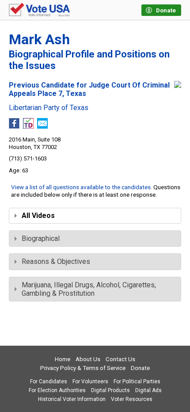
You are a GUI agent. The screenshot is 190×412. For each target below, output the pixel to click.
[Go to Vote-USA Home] (39, 10)
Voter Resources (131, 399)
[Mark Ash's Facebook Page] (14, 126)
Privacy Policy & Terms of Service (82, 368)
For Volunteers (90, 381)
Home (62, 359)
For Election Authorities (57, 390)
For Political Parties (137, 381)
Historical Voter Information (72, 399)
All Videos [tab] (38, 215)
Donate (140, 368)
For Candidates (48, 381)
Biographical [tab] (41, 238)
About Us (88, 359)
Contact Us (120, 359)
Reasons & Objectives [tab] (56, 261)
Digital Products (110, 390)
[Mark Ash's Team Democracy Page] (28, 126)
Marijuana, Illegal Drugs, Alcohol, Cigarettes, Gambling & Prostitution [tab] (89, 289)
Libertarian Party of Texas (48, 107)
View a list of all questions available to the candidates (81, 187)
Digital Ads (148, 390)
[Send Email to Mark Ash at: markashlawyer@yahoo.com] (42, 126)
